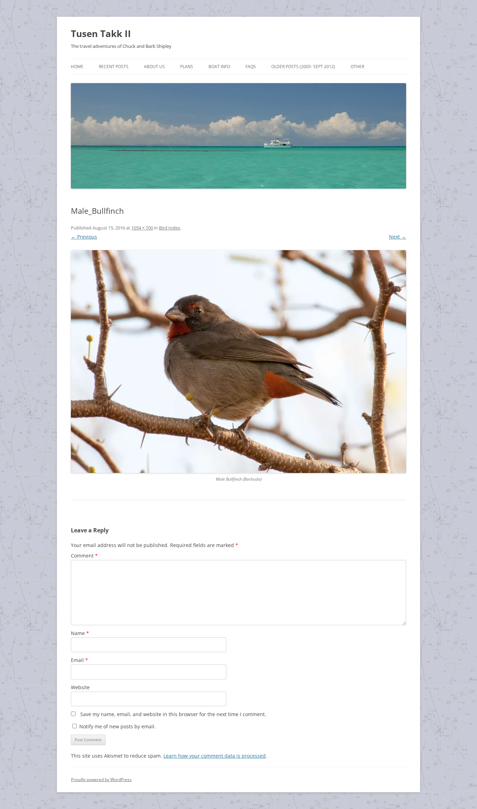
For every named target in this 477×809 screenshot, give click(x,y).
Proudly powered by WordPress (101, 779)
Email (79, 660)
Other (357, 67)
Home (77, 67)
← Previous (84, 236)
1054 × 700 (142, 228)
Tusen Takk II (101, 33)
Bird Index (169, 228)
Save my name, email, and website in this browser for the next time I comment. (173, 714)
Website (80, 687)
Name (80, 633)
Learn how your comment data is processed (214, 755)
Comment (84, 555)
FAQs (250, 67)
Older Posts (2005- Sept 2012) (303, 67)
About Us (154, 67)
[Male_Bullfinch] (238, 361)
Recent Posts (114, 67)
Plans (186, 67)
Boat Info (219, 67)
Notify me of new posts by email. (117, 726)
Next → (397, 236)
